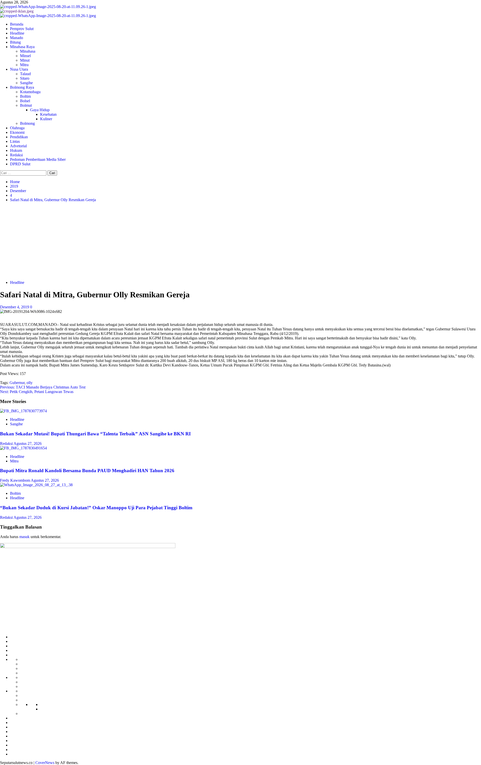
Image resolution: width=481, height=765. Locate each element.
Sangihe (26, 83)
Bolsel (25, 101)
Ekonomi (17, 132)
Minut (25, 60)
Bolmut (26, 105)
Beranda (16, 24)
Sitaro (24, 78)
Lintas (15, 141)
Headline (17, 33)
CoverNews (44, 762)
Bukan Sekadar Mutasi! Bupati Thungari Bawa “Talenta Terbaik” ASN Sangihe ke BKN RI (95, 433)
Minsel (25, 56)
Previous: (42, 387)
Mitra (24, 65)
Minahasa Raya (22, 47)
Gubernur (17, 382)
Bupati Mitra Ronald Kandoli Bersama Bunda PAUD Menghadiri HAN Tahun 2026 (87, 470)
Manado (16, 38)
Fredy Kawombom (15, 480)
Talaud (25, 74)
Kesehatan (48, 114)
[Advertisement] (240, 241)
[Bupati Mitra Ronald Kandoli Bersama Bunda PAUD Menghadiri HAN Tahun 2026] (23, 448)
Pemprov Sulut (22, 29)
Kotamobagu (30, 92)
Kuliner (46, 119)
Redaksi (16, 155)
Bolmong (27, 123)
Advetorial (18, 146)
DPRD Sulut (20, 164)
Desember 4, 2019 (15, 307)
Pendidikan (19, 137)
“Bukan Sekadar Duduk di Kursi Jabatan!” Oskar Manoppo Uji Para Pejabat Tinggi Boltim (96, 507)
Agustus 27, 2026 (28, 443)
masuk (24, 537)
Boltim (25, 96)
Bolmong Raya (22, 87)
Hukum (16, 150)
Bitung (15, 42)
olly (30, 382)
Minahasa (27, 51)
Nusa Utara (19, 69)
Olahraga (17, 128)
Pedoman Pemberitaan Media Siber (38, 159)
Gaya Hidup (40, 110)
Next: (36, 392)
